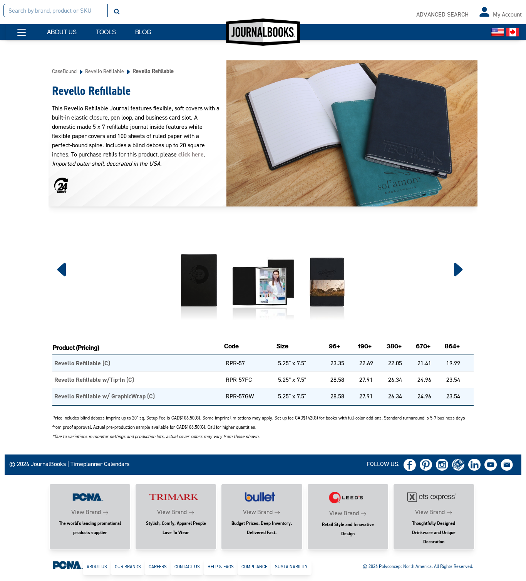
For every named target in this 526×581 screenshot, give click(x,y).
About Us (97, 567)
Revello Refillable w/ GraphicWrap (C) (104, 396)
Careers (158, 567)
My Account (507, 14)
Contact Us (187, 567)
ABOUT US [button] (62, 32)
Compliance (254, 567)
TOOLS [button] (106, 32)
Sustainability (291, 567)
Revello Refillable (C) (82, 363)
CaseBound (64, 71)
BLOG (143, 32)
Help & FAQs (221, 567)
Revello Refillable (104, 71)
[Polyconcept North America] (68, 564)
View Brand (86, 512)
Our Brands (128, 567)
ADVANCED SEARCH (442, 14)
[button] (21, 32)
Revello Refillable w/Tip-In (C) (94, 380)
